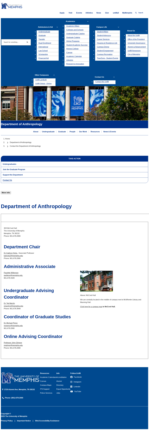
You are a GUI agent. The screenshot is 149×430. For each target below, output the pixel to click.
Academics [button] (70, 21)
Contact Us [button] (99, 77)
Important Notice (24, 421)
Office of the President (136, 39)
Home (7, 139)
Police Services (46, 393)
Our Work (83, 131)
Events (79, 13)
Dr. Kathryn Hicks (10, 253)
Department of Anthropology (20, 142)
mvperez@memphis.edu (13, 326)
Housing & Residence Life (107, 43)
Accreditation (61, 377)
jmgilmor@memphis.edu (13, 345)
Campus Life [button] (101, 27)
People (72, 131)
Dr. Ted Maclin (9, 303)
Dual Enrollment (45, 43)
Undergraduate (44, 32)
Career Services (103, 39)
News (98, 13)
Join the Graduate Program (14, 169)
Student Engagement (105, 51)
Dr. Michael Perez (11, 323)
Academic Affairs (72, 26)
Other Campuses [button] (42, 75)
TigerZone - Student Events (107, 58)
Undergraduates (9, 164)
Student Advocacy (104, 35)
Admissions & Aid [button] (45, 27)
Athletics (89, 13)
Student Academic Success (76, 45)
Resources (95, 131)
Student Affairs (102, 32)
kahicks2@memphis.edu (13, 256)
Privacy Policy (7, 421)
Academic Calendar (74, 56)
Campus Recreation (104, 54)
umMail (116, 13)
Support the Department (13, 175)
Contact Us (7, 180)
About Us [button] (131, 31)
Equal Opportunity (63, 389)
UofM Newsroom (134, 51)
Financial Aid (44, 58)
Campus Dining (103, 47)
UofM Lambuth (41, 80)
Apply (62, 13)
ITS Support (44, 389)
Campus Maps (45, 385)
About (35, 131)
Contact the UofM (102, 82)
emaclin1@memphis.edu (13, 306)
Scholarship (43, 54)
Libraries (69, 60)
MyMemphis (127, 13)
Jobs (58, 393)
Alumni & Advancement (137, 47)
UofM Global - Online (43, 83)
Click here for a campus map (91, 307)
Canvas (69, 52)
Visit (70, 13)
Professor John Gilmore (13, 343)
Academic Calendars (48, 377)
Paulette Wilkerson (11, 273)
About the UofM (134, 35)
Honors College (72, 49)
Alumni (59, 381)
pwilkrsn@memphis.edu (13, 275)
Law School (43, 51)
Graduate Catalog (73, 37)
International (43, 47)
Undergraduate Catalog (75, 34)
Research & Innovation (75, 64)
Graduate (42, 35)
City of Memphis (134, 54)
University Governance (136, 43)
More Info (6, 193)
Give (107, 13)
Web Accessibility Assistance (47, 421)
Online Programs (72, 41)
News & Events (109, 131)
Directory (59, 385)
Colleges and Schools (74, 30)
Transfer (42, 39)
